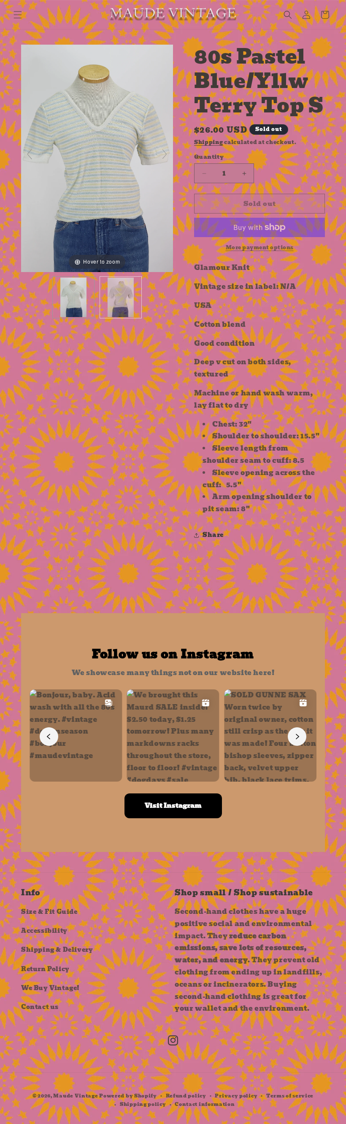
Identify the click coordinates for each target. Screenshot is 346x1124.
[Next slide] (164, 154)
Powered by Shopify (128, 1096)
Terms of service (290, 1096)
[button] (17, 14)
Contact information (205, 1104)
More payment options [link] (260, 247)
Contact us (40, 1007)
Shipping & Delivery (57, 949)
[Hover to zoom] (97, 157)
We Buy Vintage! (50, 988)
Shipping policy (143, 1104)
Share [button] (213, 534)
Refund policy (186, 1096)
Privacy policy (236, 1096)
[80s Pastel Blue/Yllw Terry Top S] (73, 297)
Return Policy (45, 969)
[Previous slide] (29, 154)
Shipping (208, 142)
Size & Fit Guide (49, 911)
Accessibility (44, 930)
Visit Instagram (173, 806)
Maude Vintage (76, 1096)
